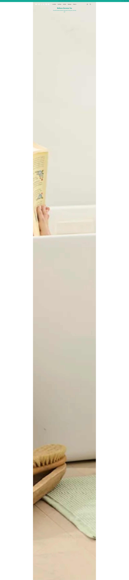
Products (74, 4)
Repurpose (69, 4)
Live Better (54, 4)
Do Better (64, 4)
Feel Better (59, 4)
